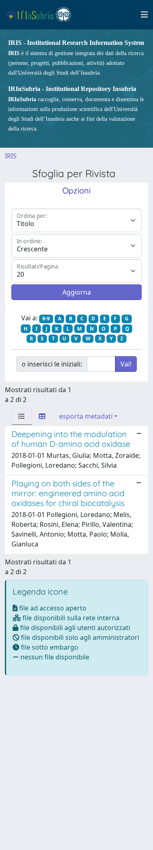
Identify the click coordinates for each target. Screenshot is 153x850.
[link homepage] (42, 14)
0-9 (46, 318)
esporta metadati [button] (86, 416)
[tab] (21, 416)
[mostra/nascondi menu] (144, 15)
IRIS (11, 155)
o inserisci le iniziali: (52, 364)
